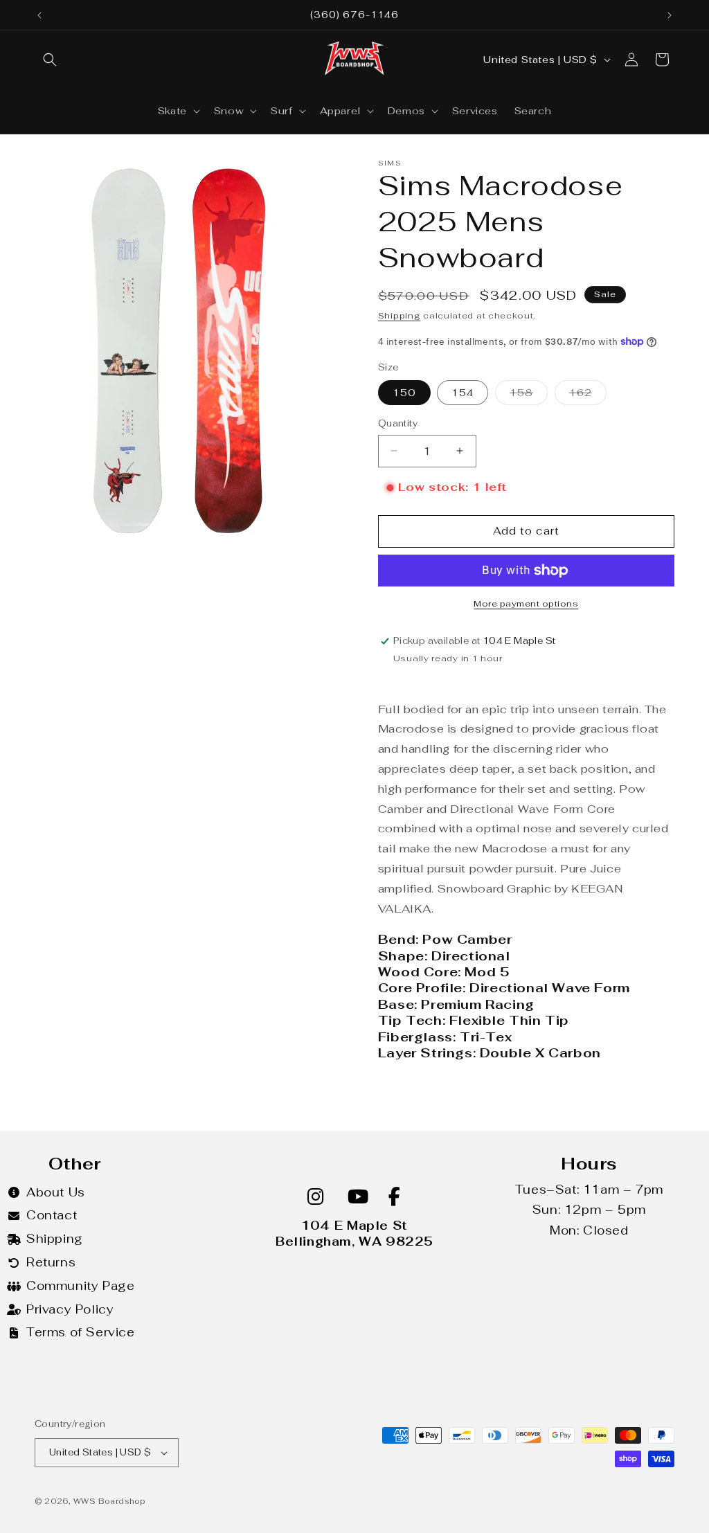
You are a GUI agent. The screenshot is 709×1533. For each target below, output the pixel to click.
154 (462, 392)
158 (529, 395)
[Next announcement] (669, 15)
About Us (55, 1192)
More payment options (526, 603)
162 (588, 395)
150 (404, 392)
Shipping (399, 315)
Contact (51, 1215)
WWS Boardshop (109, 1501)
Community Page (80, 1285)
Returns (50, 1262)
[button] (50, 59)
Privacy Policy (70, 1309)
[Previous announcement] (39, 15)
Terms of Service (80, 1332)
